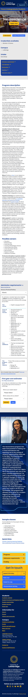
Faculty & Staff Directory (8, 647)
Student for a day (7, 582)
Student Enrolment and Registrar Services (13, 600)
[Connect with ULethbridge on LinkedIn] (20, 686)
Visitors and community (8, 616)
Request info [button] (22, 5)
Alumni (4, 612)
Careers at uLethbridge (8, 622)
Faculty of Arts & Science (19, 35)
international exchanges (13, 200)
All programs (7, 35)
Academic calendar (7, 597)
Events (4, 624)
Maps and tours (6, 628)
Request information (8, 573)
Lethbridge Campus (7, 633)
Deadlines (4, 70)
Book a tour (6, 577)
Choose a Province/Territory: (8, 289)
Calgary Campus (6, 639)
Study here (5, 606)
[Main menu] (25, 2)
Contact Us (5, 645)
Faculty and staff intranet (8, 626)
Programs (7, 554)
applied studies (15, 201)
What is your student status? (10, 389)
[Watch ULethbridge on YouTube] (18, 686)
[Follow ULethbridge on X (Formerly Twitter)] (13, 686)
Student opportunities (8, 602)
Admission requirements (8, 61)
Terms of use (22, 693)
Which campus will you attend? (11, 395)
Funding (6, 562)
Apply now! (14, 23)
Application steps (6, 72)
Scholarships (5, 67)
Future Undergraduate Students (13, 9)
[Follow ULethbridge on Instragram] (10, 686)
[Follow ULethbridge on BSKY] (15, 686)
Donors (4, 614)
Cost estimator (5, 64)
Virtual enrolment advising (10, 586)
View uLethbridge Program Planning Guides (13, 543)
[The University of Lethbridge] (14, 661)
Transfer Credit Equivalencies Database (12, 541)
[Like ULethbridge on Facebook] (7, 686)
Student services (6, 604)
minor (13, 175)
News (3, 630)
